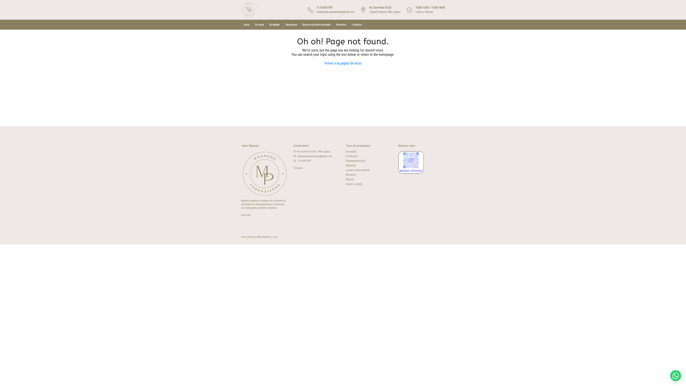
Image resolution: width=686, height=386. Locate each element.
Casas (349, 151)
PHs (348, 179)
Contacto (357, 24)
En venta (259, 24)
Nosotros (341, 24)
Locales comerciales (356, 170)
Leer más (245, 215)
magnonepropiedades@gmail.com (335, 12)
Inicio (247, 24)
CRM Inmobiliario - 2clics (267, 237)
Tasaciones (291, 24)
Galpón (349, 165)
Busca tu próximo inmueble (317, 24)
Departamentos (353, 160)
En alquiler (274, 24)
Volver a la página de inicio (343, 63)
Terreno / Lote (353, 184)
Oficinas (350, 174)
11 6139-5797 (325, 7)
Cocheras (351, 156)
